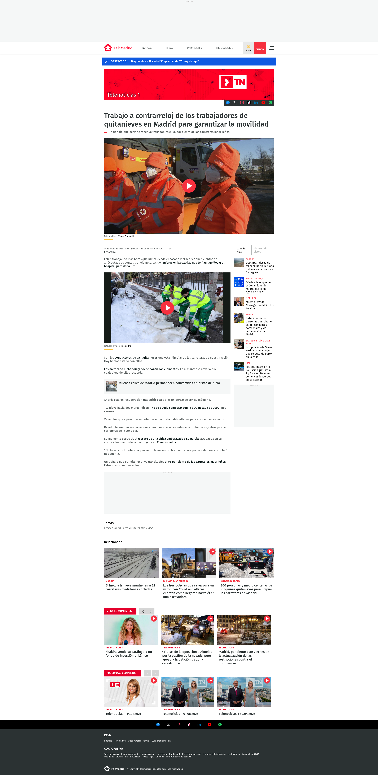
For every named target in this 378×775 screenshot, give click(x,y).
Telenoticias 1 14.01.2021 (131, 692)
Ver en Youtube (210, 725)
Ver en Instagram (179, 725)
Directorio (162, 754)
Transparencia (147, 754)
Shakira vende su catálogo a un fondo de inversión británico (131, 630)
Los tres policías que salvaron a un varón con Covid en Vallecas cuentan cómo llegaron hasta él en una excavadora (189, 563)
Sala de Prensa (111, 754)
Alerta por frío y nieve (141, 528)
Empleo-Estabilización (214, 754)
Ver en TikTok (189, 725)
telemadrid (114, 769)
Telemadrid (120, 741)
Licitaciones (234, 754)
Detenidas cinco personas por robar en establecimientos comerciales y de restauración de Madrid (238, 318)
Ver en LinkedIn (199, 725)
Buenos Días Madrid (175, 581)
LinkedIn (256, 103)
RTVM (107, 735)
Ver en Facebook (158, 725)
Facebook (227, 102)
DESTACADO (119, 61)
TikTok (249, 102)
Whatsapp (270, 103)
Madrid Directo (230, 581)
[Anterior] (143, 611)
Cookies (160, 757)
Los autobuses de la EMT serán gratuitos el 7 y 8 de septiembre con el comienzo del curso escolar (238, 366)
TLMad (169, 48)
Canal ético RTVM (250, 754)
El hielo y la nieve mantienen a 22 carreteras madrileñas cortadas (131, 563)
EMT (248, 363)
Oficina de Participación (116, 757)
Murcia (250, 259)
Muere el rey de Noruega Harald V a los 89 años (238, 301)
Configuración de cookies (178, 757)
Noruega (251, 298)
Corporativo (113, 748)
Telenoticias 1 (114, 647)
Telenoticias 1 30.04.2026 (244, 692)
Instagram (242, 103)
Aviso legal (148, 757)
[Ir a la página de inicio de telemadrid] (118, 48)
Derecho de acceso (191, 754)
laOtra (146, 741)
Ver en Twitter (168, 725)
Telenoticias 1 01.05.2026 (187, 692)
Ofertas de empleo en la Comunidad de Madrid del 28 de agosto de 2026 (238, 282)
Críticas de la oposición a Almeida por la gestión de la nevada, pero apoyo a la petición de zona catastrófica (187, 630)
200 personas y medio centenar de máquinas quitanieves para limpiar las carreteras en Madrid (246, 563)
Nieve (125, 528)
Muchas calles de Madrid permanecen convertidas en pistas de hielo (111, 386)
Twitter (234, 102)
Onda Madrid (194, 48)
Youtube (263, 103)
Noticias (147, 48)
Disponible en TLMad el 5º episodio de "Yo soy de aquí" (165, 61)
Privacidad (135, 757)
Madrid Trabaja (255, 278)
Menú (272, 48)
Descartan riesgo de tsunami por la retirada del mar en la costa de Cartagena (238, 262)
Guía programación (161, 741)
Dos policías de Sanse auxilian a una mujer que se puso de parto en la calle (238, 344)
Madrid (110, 581)
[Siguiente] (150, 611)
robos (249, 314)
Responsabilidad (129, 754)
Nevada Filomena (112, 528)
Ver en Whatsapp (220, 725)
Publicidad (174, 754)
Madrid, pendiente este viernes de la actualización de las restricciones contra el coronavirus (244, 630)
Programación (224, 48)
